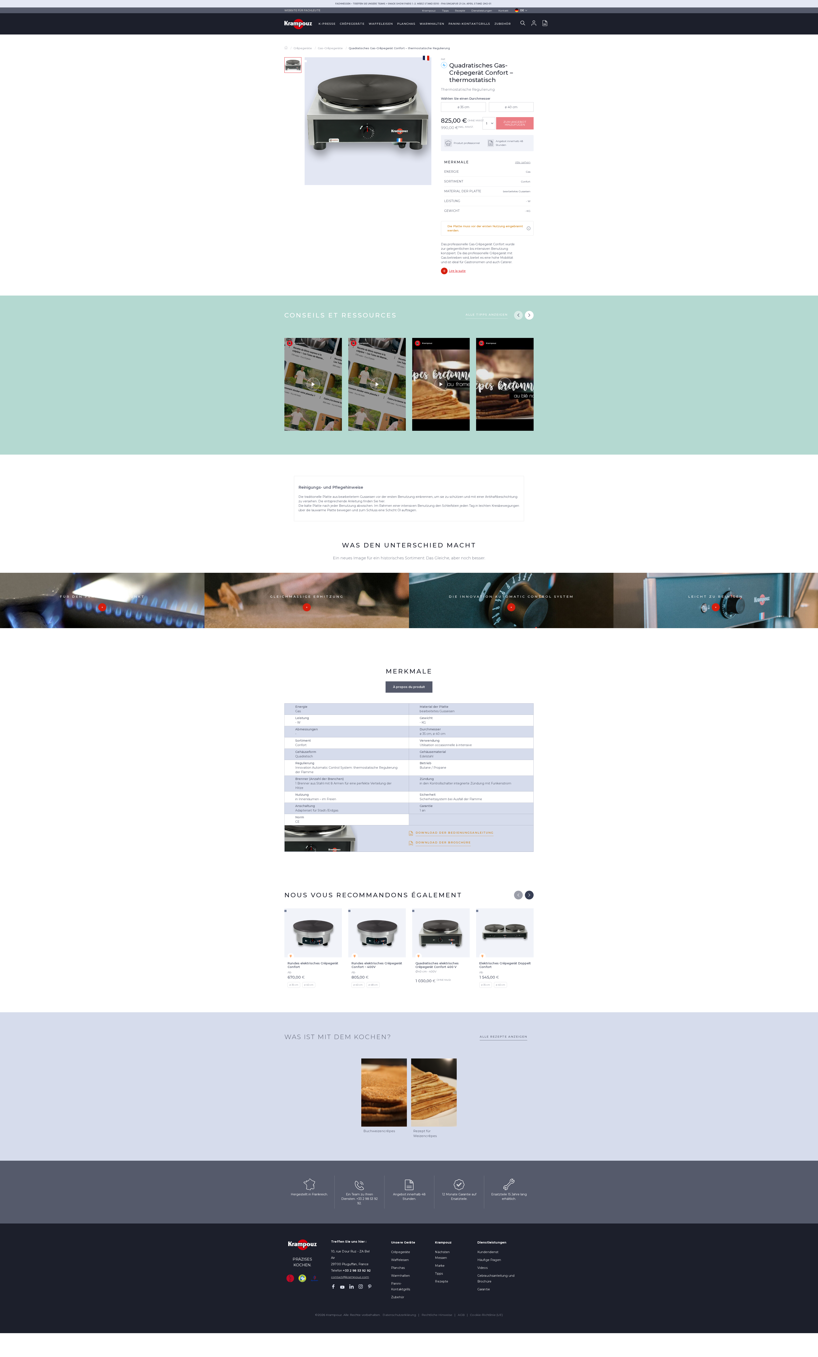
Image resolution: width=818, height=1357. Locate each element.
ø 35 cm (463, 107)
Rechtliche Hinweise (437, 1315)
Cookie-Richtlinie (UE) (486, 1315)
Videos (482, 1268)
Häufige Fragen (489, 1260)
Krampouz (429, 10)
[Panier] (545, 24)
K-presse (327, 23)
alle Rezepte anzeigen (503, 1036)
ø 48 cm (373, 984)
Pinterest (370, 1286)
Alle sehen (522, 162)
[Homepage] (286, 48)
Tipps (445, 10)
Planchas (406, 23)
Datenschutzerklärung (399, 1315)
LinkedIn (351, 1286)
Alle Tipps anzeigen (487, 314)
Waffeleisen (381, 23)
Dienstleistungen (481, 10)
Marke (440, 1266)
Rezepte (460, 10)
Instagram (361, 1286)
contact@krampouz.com (350, 1277)
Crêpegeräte (352, 23)
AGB (461, 1315)
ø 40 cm (511, 107)
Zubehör (502, 23)
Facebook (333, 1286)
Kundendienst (488, 1252)
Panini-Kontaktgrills (469, 23)
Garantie (483, 1289)
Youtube (342, 1286)
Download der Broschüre (443, 842)
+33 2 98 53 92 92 (357, 1270)
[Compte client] (533, 23)
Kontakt (503, 10)
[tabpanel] (368, 113)
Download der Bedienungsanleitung (455, 832)
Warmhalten (432, 23)
